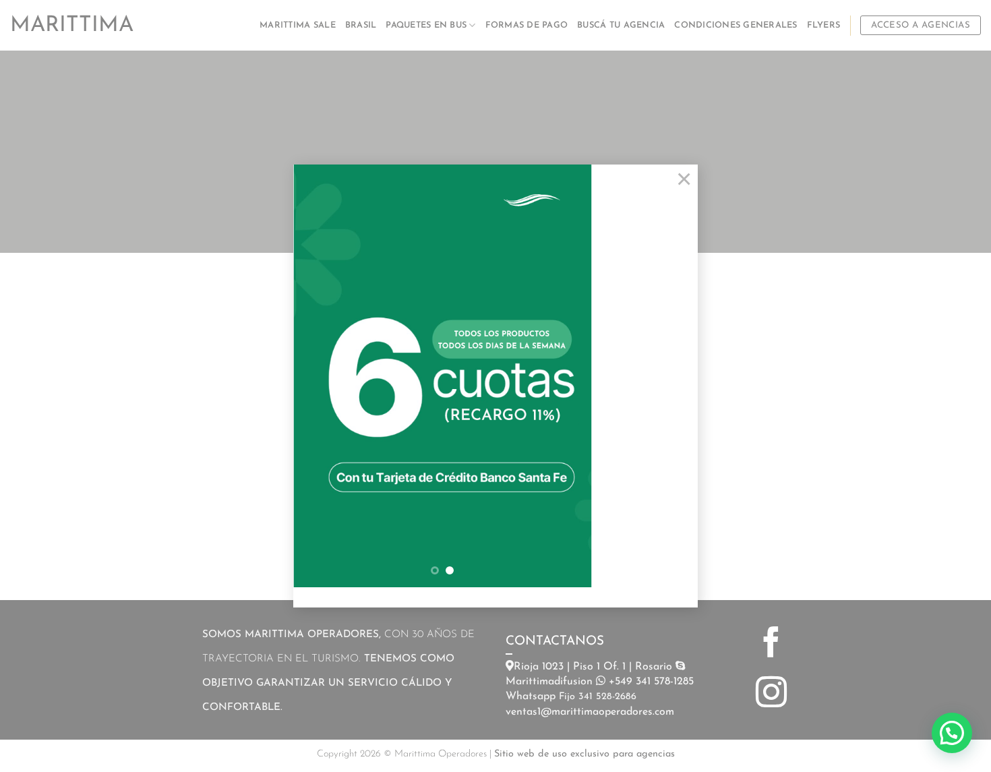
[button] (952, 733)
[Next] (568, 376)
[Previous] (316, 376)
